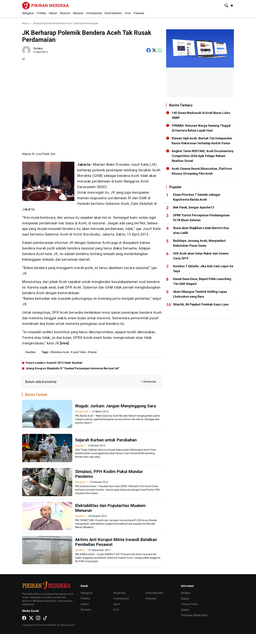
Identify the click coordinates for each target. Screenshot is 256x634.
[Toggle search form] (226, 5)
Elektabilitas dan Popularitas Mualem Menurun (110, 508)
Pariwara (139, 13)
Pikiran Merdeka (50, 5)
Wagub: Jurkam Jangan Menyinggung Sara (115, 406)
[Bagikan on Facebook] (148, 50)
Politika (41, 13)
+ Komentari (148, 381)
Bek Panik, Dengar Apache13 (193, 207)
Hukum (53, 13)
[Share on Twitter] (154, 50)
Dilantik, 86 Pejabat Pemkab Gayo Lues (201, 304)
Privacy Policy (189, 604)
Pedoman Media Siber (194, 615)
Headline (80, 445)
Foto (128, 13)
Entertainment (113, 13)
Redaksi (186, 593)
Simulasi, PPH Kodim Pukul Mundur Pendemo (109, 474)
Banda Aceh (81, 411)
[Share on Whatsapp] (159, 50)
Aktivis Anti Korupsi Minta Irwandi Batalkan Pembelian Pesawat (116, 542)
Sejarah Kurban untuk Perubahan (106, 440)
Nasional (78, 13)
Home (25, 23)
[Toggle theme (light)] (232, 5)
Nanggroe (28, 13)
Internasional (94, 13)
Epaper (185, 598)
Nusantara (119, 593)
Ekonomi (65, 13)
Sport (116, 604)
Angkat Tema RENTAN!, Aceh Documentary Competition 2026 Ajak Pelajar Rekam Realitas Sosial (203, 156)
